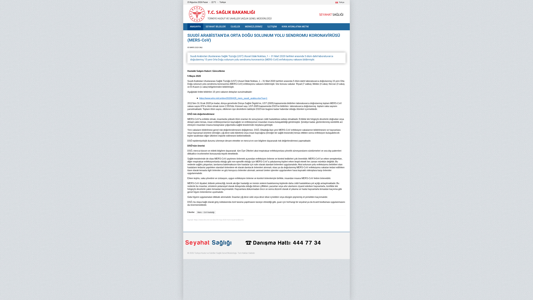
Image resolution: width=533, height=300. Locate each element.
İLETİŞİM (272, 26)
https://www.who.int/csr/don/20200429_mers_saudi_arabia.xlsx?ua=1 (233, 98)
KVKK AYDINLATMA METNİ (295, 26)
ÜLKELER (235, 26)
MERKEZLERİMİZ (253, 26)
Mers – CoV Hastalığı (206, 212)
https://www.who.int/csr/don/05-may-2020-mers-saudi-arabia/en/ (219, 220)
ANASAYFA (195, 26)
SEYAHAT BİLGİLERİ (216, 26)
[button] (340, 2)
